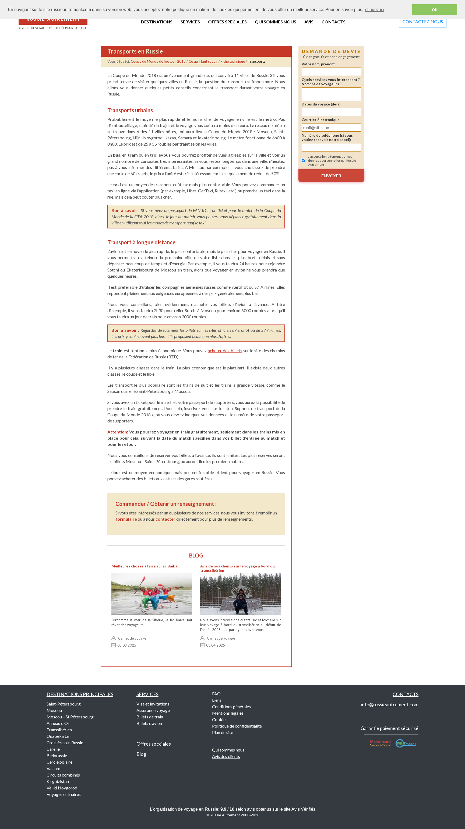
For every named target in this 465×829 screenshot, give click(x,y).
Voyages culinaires (64, 794)
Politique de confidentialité (237, 725)
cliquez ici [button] (374, 9)
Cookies (219, 719)
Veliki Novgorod (62, 787)
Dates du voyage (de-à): (321, 104)
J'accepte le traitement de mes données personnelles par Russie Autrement (332, 160)
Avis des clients (226, 756)
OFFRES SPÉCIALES (227, 21)
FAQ (216, 693)
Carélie (53, 749)
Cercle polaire (59, 761)
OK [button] (435, 10)
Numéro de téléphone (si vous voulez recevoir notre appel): (327, 137)
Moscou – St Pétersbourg (70, 716)
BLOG (196, 555)
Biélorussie (57, 755)
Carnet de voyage (132, 638)
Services (147, 694)
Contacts (405, 694)
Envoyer (331, 175)
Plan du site (222, 732)
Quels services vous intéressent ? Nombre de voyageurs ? (331, 81)
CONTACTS (334, 21)
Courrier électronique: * (322, 120)
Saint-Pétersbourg (64, 703)
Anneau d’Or (58, 723)
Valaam (53, 768)
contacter (165, 518)
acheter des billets (225, 350)
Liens (216, 700)
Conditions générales (231, 706)
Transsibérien (59, 729)
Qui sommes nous (228, 749)
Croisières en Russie (65, 742)
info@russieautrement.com (389, 704)
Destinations (80, 694)
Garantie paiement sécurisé (389, 728)
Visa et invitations (152, 703)
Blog (141, 754)
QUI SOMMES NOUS (275, 21)
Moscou (54, 710)
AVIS (308, 21)
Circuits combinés (63, 774)
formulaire (126, 518)
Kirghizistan (58, 781)
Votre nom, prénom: (318, 64)
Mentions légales (228, 712)
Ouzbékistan (59, 736)
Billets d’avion (149, 723)
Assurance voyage (153, 710)
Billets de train (149, 716)
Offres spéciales (153, 744)
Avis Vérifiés (303, 809)
